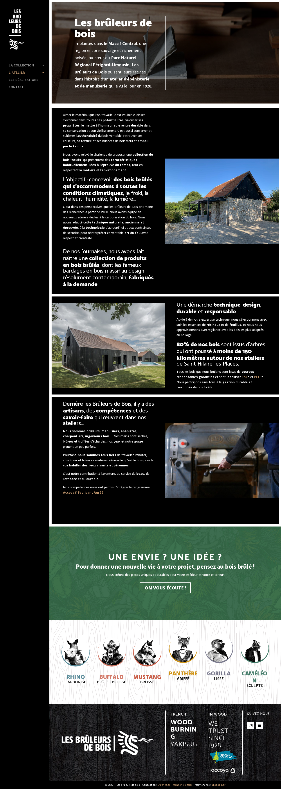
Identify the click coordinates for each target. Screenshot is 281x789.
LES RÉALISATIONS (23, 80)
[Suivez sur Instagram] (250, 725)
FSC (245, 377)
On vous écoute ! (165, 588)
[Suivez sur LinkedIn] (259, 725)
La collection (21, 66)
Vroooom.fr (218, 784)
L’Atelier (17, 73)
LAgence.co (164, 784)
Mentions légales (183, 784)
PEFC (257, 377)
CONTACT (16, 87)
